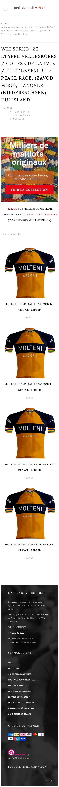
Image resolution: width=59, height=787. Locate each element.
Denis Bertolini (22, 111)
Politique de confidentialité (23, 679)
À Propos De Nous (16, 633)
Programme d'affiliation (21, 702)
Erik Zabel (19, 118)
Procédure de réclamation (21, 691)
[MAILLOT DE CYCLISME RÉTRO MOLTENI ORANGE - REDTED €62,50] (29, 244)
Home (4, 23)
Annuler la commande (19, 674)
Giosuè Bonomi (22, 115)
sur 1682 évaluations (18, 758)
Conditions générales (19, 714)
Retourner (13, 668)
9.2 (27, 754)
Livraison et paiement (19, 697)
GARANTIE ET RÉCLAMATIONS (21, 708)
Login (11, 662)
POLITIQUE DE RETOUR (18, 685)
